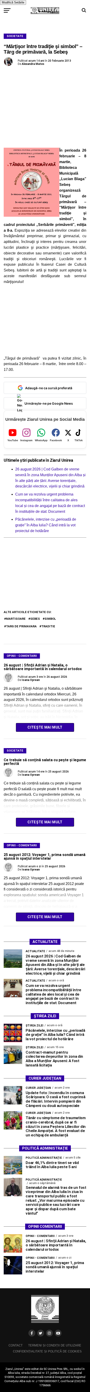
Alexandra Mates (33, 64)
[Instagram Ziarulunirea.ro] (49, 1333)
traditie (48, 626)
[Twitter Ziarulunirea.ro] (40, 1333)
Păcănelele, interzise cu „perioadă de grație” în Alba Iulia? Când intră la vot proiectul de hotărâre (45, 525)
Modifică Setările (13, 2)
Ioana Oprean (31, 680)
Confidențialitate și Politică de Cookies (47, 1351)
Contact (16, 1345)
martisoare (16, 618)
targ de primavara (21, 626)
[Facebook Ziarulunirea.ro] (31, 1333)
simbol (50, 618)
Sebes (35, 618)
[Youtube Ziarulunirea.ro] (58, 1333)
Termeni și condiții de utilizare (54, 1345)
